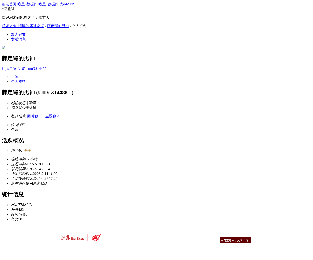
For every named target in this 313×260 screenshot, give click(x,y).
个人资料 (18, 81)
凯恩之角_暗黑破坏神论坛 (23, 26)
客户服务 (149, 234)
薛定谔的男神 (58, 26)
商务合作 (232, 234)
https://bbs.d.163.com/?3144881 (25, 69)
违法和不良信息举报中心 (76, 248)
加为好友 (18, 34)
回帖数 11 (35, 116)
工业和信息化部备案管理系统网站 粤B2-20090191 (124, 248)
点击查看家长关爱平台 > (236, 240)
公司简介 (135, 234)
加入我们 (245, 234)
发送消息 (18, 39)
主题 (14, 77)
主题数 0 (52, 116)
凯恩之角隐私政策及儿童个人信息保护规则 (184, 234)
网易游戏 (218, 234)
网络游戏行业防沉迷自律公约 (189, 240)
